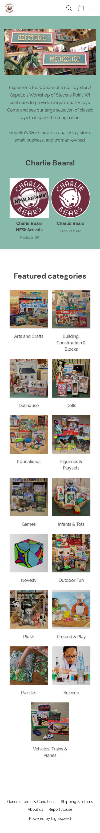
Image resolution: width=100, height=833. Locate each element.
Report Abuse (60, 809)
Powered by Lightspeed (50, 818)
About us (35, 809)
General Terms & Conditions (31, 801)
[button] (9, 8)
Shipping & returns (77, 801)
